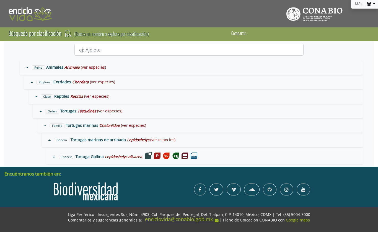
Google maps (298, 220)
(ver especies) (93, 67)
